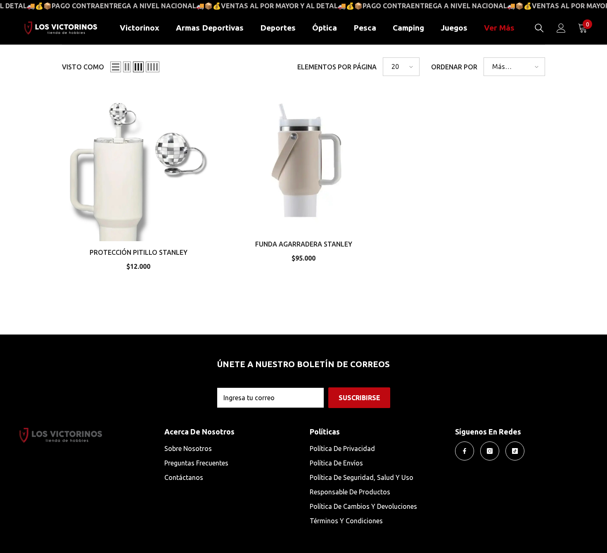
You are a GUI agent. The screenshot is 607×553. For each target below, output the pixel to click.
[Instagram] (489, 450)
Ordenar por (454, 67)
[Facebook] (464, 450)
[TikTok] (514, 450)
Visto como (83, 67)
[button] (115, 67)
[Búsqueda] (539, 28)
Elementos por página (337, 67)
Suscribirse (359, 397)
